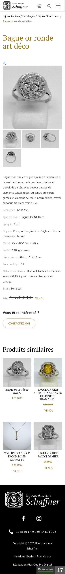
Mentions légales (24, 556)
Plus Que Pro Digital (39, 564)
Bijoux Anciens (11, 16)
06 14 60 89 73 (46, 531)
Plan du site (44, 556)
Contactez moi (19, 323)
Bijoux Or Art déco (49, 16)
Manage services (45, 569)
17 (60, 570)
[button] (4, 63)
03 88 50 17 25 (25, 531)
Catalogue (28, 16)
